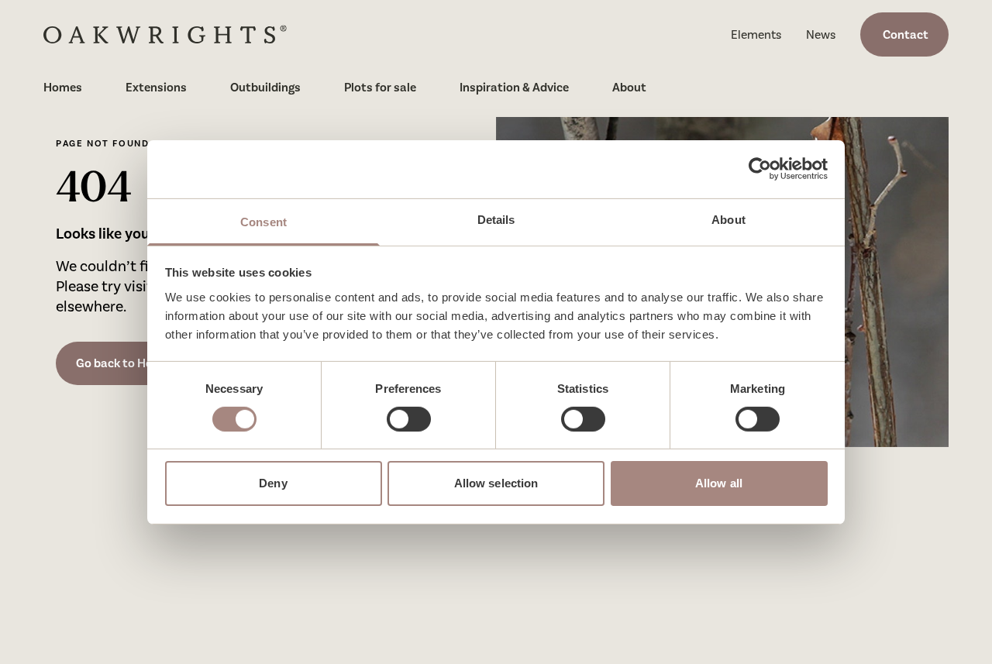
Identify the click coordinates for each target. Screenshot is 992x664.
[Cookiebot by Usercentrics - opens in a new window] (760, 169)
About (629, 87)
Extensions (156, 87)
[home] (165, 34)
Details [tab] (496, 218)
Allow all (718, 483)
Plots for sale (380, 87)
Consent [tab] (263, 221)
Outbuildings (265, 87)
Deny (273, 483)
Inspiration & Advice (514, 87)
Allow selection (496, 483)
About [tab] (728, 218)
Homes (62, 87)
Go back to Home (123, 363)
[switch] (409, 419)
